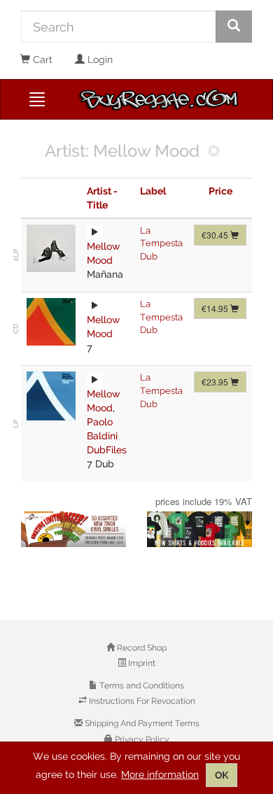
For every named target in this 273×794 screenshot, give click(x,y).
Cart (41, 59)
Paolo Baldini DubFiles (107, 435)
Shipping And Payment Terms (141, 723)
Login (99, 59)
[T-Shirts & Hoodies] (199, 529)
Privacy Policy (141, 739)
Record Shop (141, 648)
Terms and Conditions (140, 685)
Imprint (140, 663)
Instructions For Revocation (141, 701)
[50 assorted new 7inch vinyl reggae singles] (73, 529)
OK (221, 775)
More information (160, 774)
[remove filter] (214, 152)
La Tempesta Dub (161, 243)
